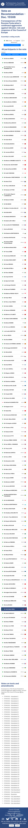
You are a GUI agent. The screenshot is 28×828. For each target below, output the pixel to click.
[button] (23, 45)
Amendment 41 (15, 785)
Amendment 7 (15, 710)
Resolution (14, 794)
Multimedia (20, 815)
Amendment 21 (15, 741)
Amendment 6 (15, 707)
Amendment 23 (15, 745)
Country (9, 54)
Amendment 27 (15, 754)
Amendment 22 (15, 743)
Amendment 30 (15, 761)
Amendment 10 (15, 716)
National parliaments (14, 811)
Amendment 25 (15, 750)
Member (4, 54)
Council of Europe (14, 809)
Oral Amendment (15, 790)
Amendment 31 (15, 763)
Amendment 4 (15, 703)
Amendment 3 (15, 701)
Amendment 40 (15, 783)
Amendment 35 (15, 772)
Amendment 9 (15, 714)
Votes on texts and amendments (11, 45)
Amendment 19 (15, 736)
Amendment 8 (15, 712)
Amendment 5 (15, 705)
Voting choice (23, 54)
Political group (15, 54)
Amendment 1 (14, 696)
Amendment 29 (15, 758)
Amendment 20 (15, 738)
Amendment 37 (15, 776)
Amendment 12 (15, 721)
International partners (14, 813)
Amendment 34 (15, 770)
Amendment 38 (15, 778)
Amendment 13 (15, 723)
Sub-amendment (15, 796)
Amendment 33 (15, 767)
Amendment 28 (15, 756)
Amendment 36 (15, 774)
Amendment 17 (15, 732)
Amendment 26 (15, 752)
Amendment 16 (15, 730)
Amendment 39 (15, 781)
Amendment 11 (15, 718)
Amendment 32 (15, 765)
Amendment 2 (15, 698)
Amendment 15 (15, 727)
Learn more (22, 823)
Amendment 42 (15, 787)
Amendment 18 (15, 734)
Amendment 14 (15, 725)
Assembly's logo (10, 815)
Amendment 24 (15, 747)
